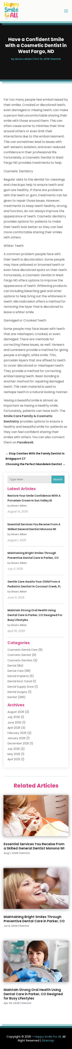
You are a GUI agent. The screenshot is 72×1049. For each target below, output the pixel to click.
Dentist (56, 59)
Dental (11, 666)
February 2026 (16, 733)
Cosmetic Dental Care (22, 650)
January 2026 (16, 738)
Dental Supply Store (20, 687)
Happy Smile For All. (48, 1036)
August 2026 (15, 712)
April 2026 (13, 728)
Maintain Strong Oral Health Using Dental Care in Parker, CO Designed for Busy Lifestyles (34, 615)
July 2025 (13, 749)
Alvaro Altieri (23, 59)
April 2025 (13, 759)
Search (58, 479)
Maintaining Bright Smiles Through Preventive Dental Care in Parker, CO (34, 918)
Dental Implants (18, 676)
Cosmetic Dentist (19, 655)
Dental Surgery (17, 692)
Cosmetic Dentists (19, 660)
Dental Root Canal (19, 681)
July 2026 (13, 717)
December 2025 (18, 743)
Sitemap (48, 1040)
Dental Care (15, 671)
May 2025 (13, 754)
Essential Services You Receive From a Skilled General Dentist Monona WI (34, 846)
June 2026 (14, 722)
